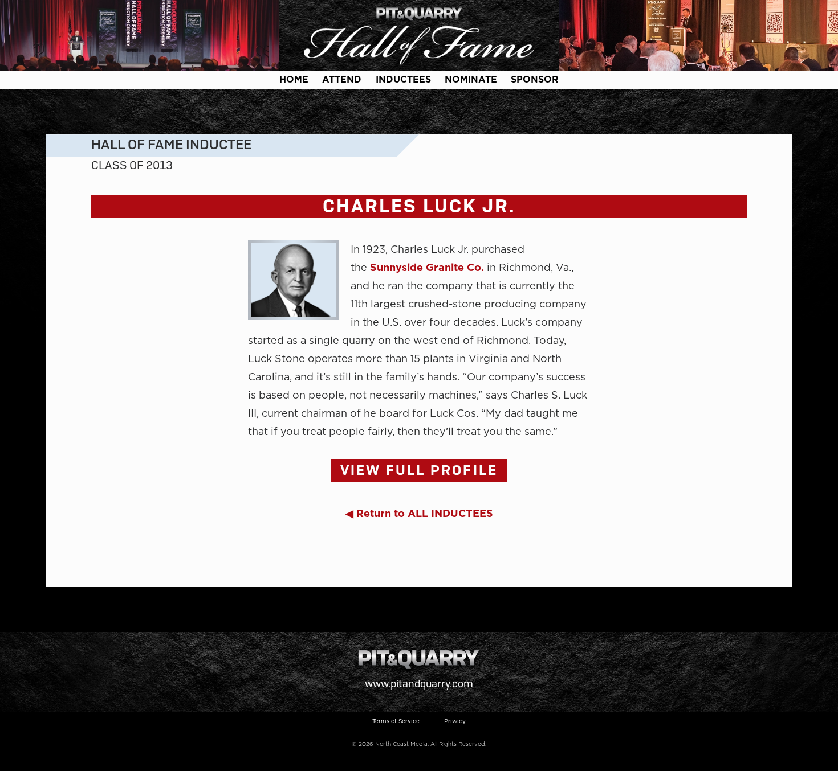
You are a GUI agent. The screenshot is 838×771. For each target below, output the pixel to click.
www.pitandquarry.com (419, 683)
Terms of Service (396, 720)
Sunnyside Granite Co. (427, 267)
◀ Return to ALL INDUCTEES (419, 513)
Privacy (455, 720)
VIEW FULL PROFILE (419, 470)
